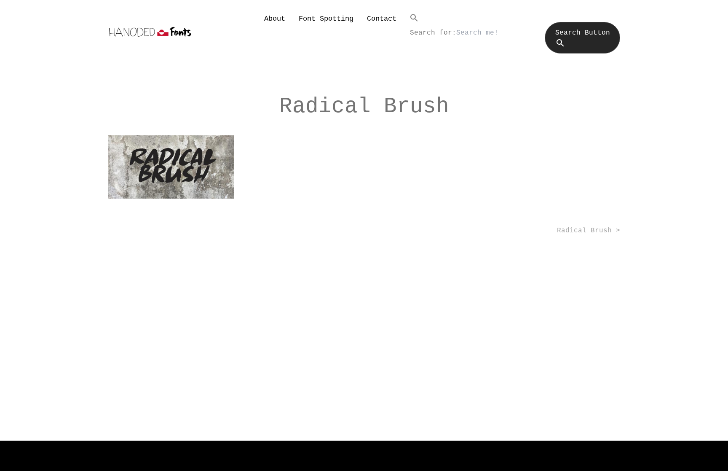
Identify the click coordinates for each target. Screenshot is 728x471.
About (274, 19)
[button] (515, 17)
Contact (381, 19)
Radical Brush (584, 230)
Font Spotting (326, 19)
